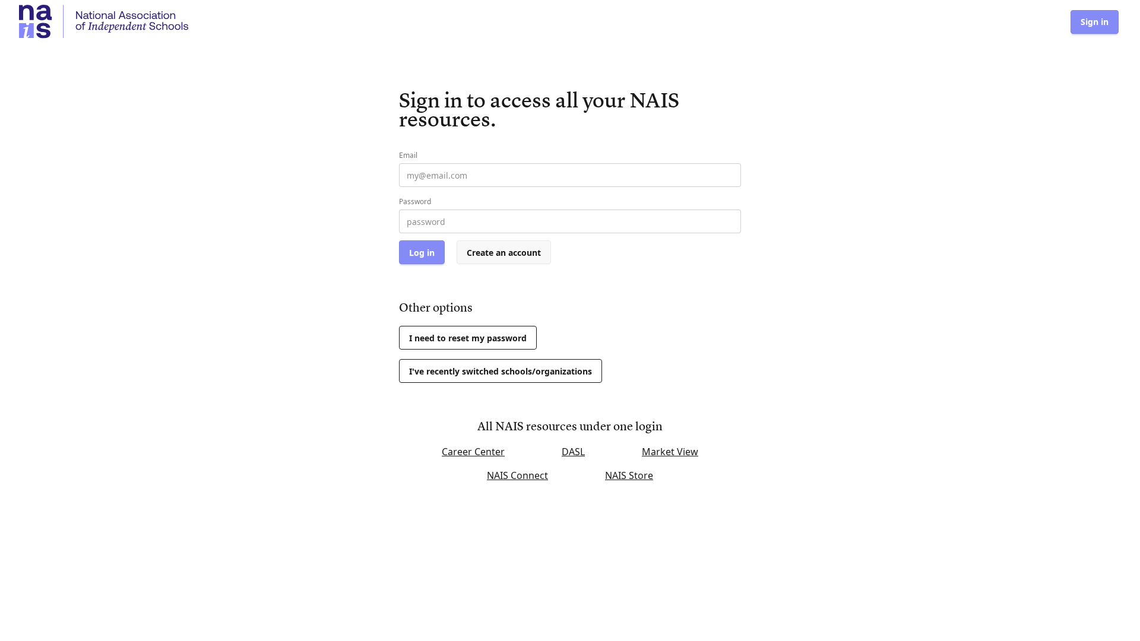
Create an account (504, 252)
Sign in (1095, 21)
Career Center (473, 451)
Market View (670, 451)
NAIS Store (629, 475)
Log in (422, 252)
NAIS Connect (517, 475)
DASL (573, 451)
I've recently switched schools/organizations (500, 371)
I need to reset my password (468, 338)
